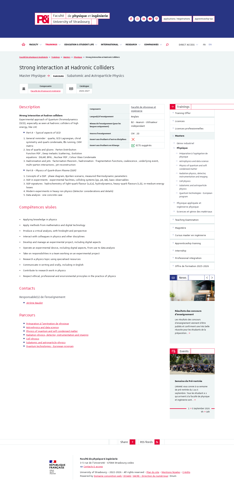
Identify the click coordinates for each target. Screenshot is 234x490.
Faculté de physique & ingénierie (33, 57)
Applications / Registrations (177, 19)
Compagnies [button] (151, 44)
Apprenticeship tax (204, 19)
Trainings (55, 57)
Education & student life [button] (79, 44)
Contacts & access (93, 466)
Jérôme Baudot (34, 302)
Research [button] (131, 44)
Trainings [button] (51, 44)
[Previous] (207, 277)
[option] (192, 311)
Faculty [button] (33, 44)
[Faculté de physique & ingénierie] (43, 19)
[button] (167, 44)
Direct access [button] (187, 44)
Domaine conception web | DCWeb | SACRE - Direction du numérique (131, 475)
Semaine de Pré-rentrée (188, 381)
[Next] (212, 277)
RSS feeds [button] (146, 442)
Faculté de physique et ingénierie (45, 91)
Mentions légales (171, 472)
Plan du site (152, 472)
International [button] (109, 44)
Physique (78, 57)
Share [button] (124, 442)
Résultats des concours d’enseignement (188, 313)
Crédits (186, 472)
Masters (66, 57)
